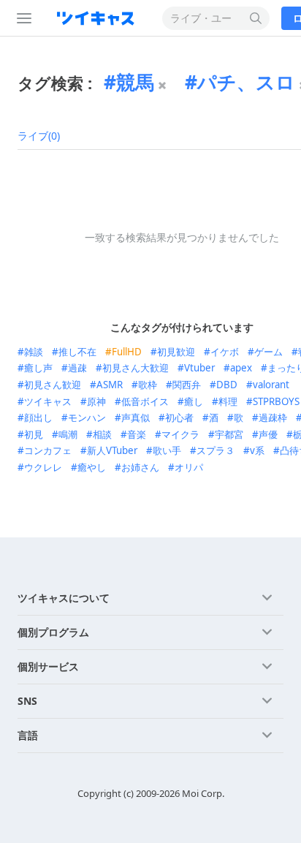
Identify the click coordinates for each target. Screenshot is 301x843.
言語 (28, 735)
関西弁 (186, 384)
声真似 (135, 417)
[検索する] (256, 18)
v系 (257, 450)
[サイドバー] (21, 18)
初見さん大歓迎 (135, 367)
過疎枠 (273, 417)
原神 (96, 401)
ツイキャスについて (64, 598)
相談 (102, 434)
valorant (271, 384)
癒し (193, 401)
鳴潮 (67, 434)
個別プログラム (53, 632)
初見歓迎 (176, 351)
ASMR (109, 384)
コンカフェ (48, 450)
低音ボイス (145, 401)
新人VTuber (112, 450)
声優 (268, 434)
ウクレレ (43, 467)
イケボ (224, 351)
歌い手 (167, 450)
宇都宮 (229, 434)
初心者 (179, 417)
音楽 (136, 434)
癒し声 (38, 367)
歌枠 (147, 384)
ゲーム (268, 351)
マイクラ (180, 434)
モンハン (87, 417)
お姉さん (140, 467)
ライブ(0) (39, 136)
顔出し (38, 417)
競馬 (135, 82)
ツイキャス (48, 401)
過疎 (77, 367)
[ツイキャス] (98, 18)
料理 (227, 401)
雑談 (33, 351)
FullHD (127, 351)
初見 (33, 434)
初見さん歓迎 (52, 384)
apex (241, 367)
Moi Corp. (203, 793)
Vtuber (199, 367)
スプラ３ (216, 450)
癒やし (91, 467)
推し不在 (77, 351)
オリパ (189, 467)
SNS (27, 701)
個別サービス (48, 666)
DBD (226, 384)
